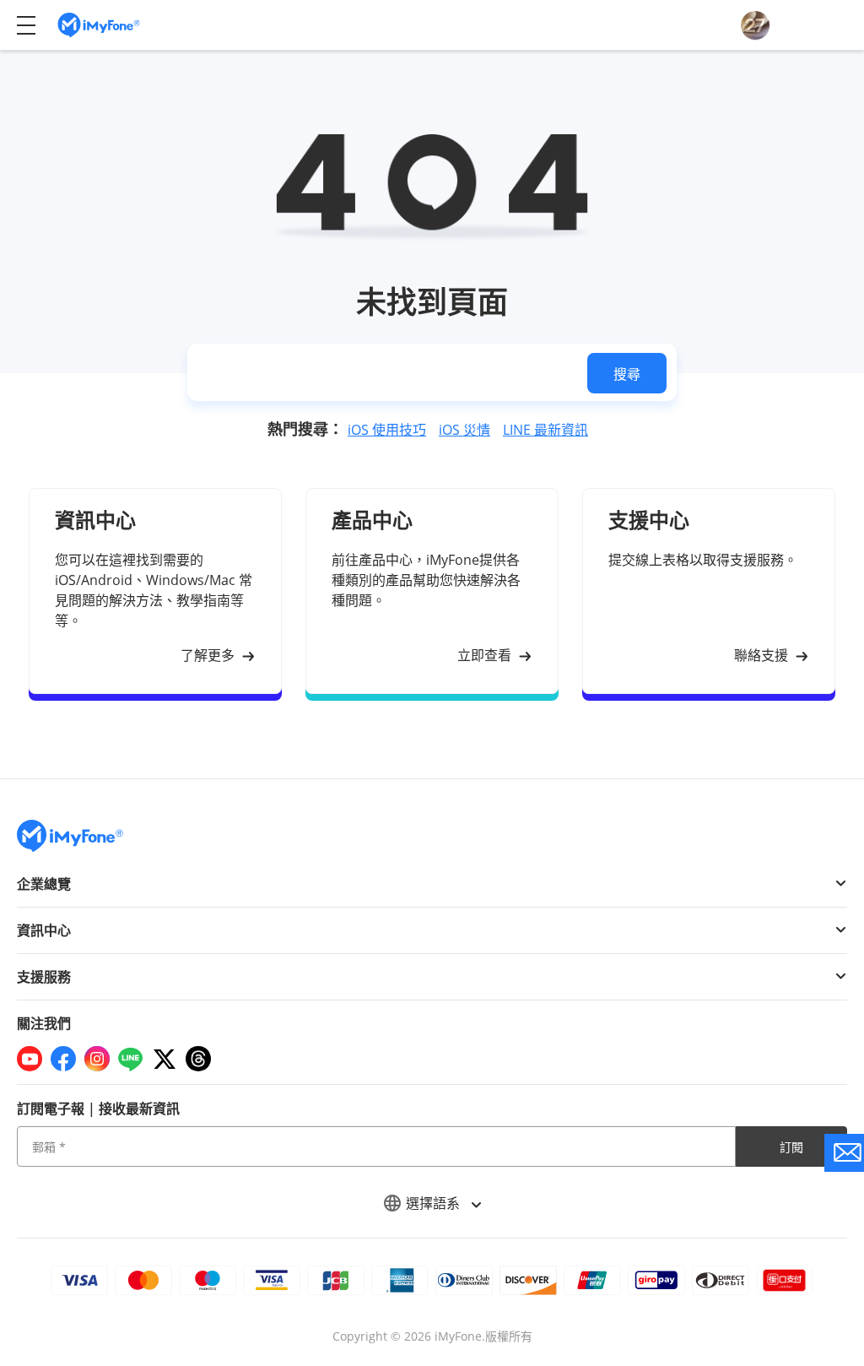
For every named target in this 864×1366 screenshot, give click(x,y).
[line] (130, 1058)
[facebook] (63, 1058)
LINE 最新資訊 (545, 429)
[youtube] (29, 1058)
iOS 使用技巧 (387, 429)
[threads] (198, 1058)
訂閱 (791, 1147)
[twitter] (164, 1058)
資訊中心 (44, 930)
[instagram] (97, 1058)
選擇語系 (434, 1203)
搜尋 (626, 374)
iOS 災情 (464, 429)
